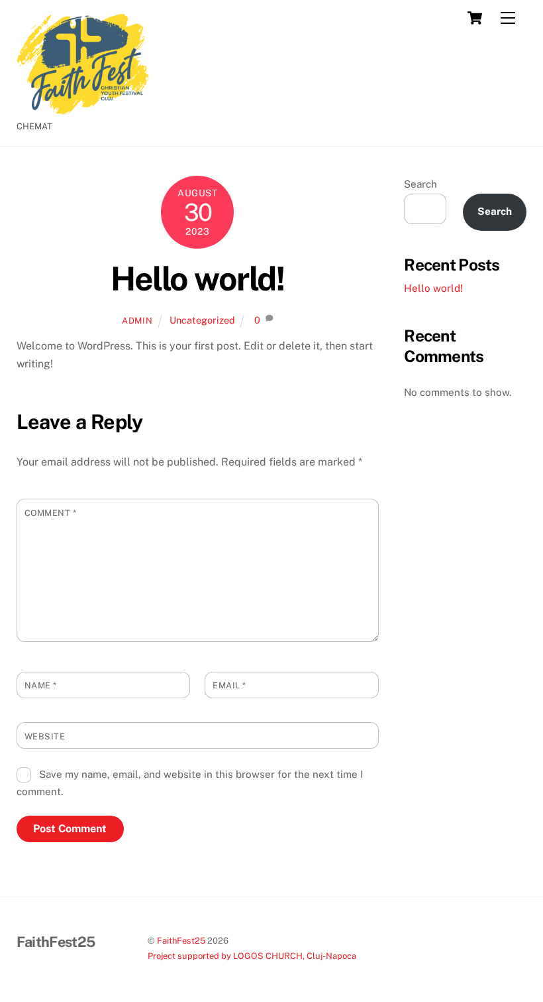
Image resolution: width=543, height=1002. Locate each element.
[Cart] (475, 18)
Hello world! (197, 278)
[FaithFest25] (83, 108)
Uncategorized (202, 320)
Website (45, 736)
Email (229, 685)
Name (41, 685)
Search (420, 184)
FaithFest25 (181, 941)
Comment (51, 513)
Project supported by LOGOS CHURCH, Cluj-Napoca (252, 956)
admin (137, 321)
